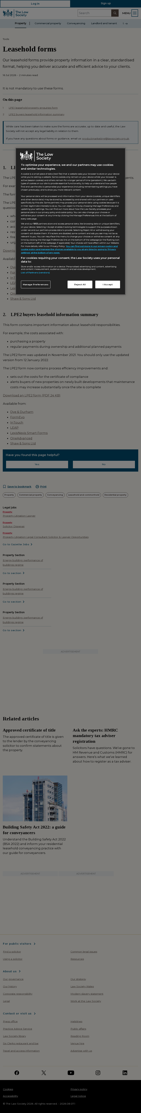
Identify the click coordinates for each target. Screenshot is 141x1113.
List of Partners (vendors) (35, 272)
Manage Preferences (35, 284)
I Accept (108, 284)
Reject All (80, 284)
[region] (70, 221)
